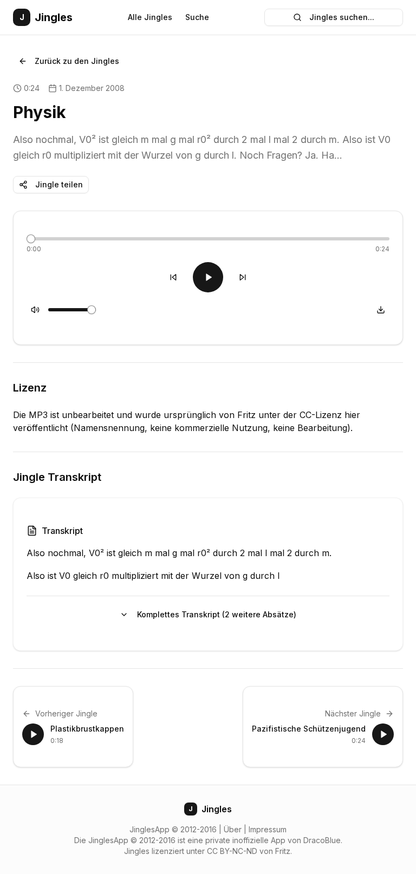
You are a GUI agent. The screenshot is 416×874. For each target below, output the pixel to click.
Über (233, 829)
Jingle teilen (59, 184)
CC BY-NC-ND (232, 851)
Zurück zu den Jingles (77, 61)
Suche (197, 17)
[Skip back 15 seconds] (173, 277)
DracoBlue (322, 840)
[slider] (31, 238)
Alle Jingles (150, 17)
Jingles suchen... (341, 17)
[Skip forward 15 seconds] (242, 277)
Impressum (268, 829)
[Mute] (35, 309)
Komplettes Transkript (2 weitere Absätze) (216, 614)
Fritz (282, 851)
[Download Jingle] (380, 309)
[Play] (208, 277)
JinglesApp (149, 829)
